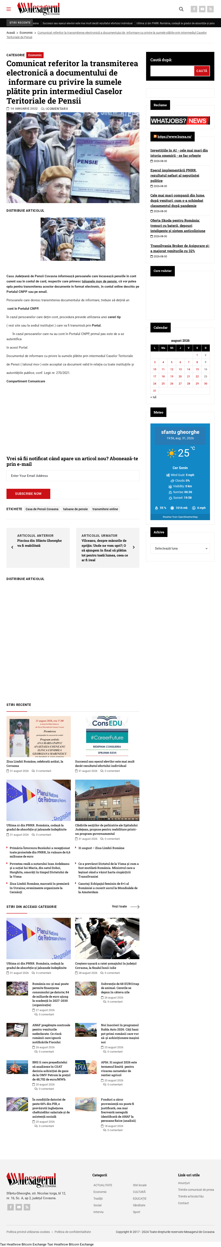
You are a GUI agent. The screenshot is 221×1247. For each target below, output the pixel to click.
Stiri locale (140, 1185)
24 (154, 383)
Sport (136, 1212)
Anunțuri (184, 1183)
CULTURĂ (139, 1192)
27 (180, 383)
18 (163, 376)
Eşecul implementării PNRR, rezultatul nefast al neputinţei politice (174, 175)
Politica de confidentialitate (73, 1232)
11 (163, 369)
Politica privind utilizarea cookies (28, 1232)
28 (188, 383)
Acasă (10, 32)
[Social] (194, 9)
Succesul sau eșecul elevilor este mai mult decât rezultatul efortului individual (70, 23)
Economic (26, 32)
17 (154, 376)
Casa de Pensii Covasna (42, 509)
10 (154, 369)
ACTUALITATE (102, 1185)
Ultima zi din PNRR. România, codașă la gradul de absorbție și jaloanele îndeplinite (167, 23)
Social (97, 1205)
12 (171, 369)
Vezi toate (119, 906)
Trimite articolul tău (191, 1196)
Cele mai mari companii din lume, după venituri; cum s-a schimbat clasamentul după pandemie (177, 200)
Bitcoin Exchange (34, 1244)
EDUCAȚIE (140, 1198)
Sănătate (139, 1205)
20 (180, 376)
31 (154, 390)
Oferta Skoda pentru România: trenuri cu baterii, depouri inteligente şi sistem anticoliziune (177, 225)
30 (205, 383)
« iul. (153, 397)
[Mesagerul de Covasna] (38, 8)
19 (171, 376)
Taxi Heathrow (10, 1244)
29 (197, 383)
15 (197, 369)
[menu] (8, 9)
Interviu (98, 1212)
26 (171, 383)
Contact (183, 1203)
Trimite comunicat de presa (196, 1189)
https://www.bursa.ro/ (174, 136)
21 (188, 376)
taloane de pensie (75, 509)
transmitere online (105, 509)
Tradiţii (98, 1198)
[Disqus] (72, 640)
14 (188, 369)
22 (197, 376)
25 (163, 383)
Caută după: (161, 59)
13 (180, 369)
